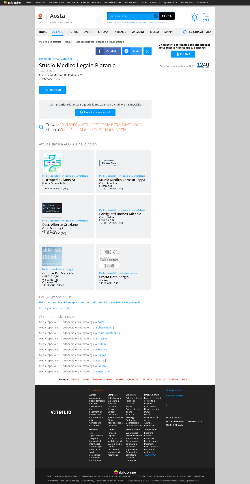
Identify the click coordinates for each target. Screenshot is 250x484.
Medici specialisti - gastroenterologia (118, 272)
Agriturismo (149, 452)
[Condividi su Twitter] (147, 51)
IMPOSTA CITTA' (194, 421)
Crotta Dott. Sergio (114, 277)
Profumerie (131, 420)
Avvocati (148, 420)
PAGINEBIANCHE (113, 2)
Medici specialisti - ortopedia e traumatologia (65, 175)
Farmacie (112, 432)
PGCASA (96, 2)
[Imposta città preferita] (40, 16)
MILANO (117, 22)
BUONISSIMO (187, 2)
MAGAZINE (138, 32)
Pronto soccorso (115, 438)
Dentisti (111, 446)
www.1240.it (189, 65)
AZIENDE (57, 32)
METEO (154, 32)
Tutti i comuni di (174, 390)
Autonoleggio (95, 446)
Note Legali (65, 481)
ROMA (109, 22)
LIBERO (28, 2)
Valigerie (112, 409)
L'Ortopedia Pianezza (58, 180)
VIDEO (108, 379)
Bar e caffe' (149, 438)
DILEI (144, 2)
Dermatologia (132, 422)
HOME (43, 32)
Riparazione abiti (116, 417)
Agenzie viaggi (96, 435)
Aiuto (120, 481)
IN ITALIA (162, 22)
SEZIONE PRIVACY (174, 425)
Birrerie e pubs (151, 441)
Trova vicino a (94, 127)
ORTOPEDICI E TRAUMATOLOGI (55, 59)
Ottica (110, 420)
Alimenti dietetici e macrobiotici (134, 437)
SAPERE (120, 379)
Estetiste (130, 414)
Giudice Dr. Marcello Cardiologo (58, 274)
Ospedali (112, 435)
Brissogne (104, 371)
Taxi (91, 432)
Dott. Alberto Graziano (60, 224)
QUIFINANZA (170, 2)
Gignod (102, 355)
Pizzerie (147, 435)
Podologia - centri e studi (54, 308)
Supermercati (132, 432)
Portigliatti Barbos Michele (120, 214)
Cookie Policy (87, 481)
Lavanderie (113, 414)
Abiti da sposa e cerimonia (115, 424)
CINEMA (103, 32)
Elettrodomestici (97, 400)
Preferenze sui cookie (106, 481)
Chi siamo (53, 481)
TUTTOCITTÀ (131, 2)
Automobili (94, 457)
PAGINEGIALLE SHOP (78, 2)
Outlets (111, 411)
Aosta (57, 15)
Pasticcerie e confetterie (131, 453)
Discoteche (149, 443)
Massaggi (130, 417)
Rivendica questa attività (97, 112)
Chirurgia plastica (134, 425)
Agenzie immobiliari (149, 424)
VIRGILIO (40, 2)
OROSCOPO (133, 379)
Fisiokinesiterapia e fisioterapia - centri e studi (67, 302)
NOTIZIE (73, 32)
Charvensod (105, 327)
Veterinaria (113, 454)
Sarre (101, 360)
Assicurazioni (150, 406)
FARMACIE (119, 32)
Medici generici (115, 441)
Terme (129, 406)
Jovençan (103, 349)
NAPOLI (125, 22)
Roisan (102, 366)
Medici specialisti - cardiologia (57, 269)
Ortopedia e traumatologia (114, 450)
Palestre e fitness (134, 398)
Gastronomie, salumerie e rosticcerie (132, 444)
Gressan (103, 338)
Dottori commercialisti (151, 416)
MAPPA (168, 32)
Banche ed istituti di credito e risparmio (152, 401)
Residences (149, 449)
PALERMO (134, 22)
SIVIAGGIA (155, 2)
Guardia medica (115, 443)
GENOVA (152, 22)
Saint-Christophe (108, 333)
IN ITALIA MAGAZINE (176, 421)
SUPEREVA (202, 2)
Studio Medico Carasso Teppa (122, 180)
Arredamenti (95, 398)
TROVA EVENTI (151, 454)
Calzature (112, 406)
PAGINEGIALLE (56, 2)
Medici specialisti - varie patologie (119, 302)
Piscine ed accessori (130, 402)
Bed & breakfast (151, 446)
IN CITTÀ (147, 379)
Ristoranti (148, 432)
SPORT (86, 379)
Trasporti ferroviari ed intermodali (95, 441)
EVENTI (88, 32)
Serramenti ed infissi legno (95, 413)
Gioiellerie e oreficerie (113, 402)
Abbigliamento (115, 398)
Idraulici (93, 403)
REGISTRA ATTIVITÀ (199, 32)
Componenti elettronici (95, 424)
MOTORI (97, 379)
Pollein (102, 344)
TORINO (143, 22)
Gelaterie (130, 457)
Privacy (75, 481)
